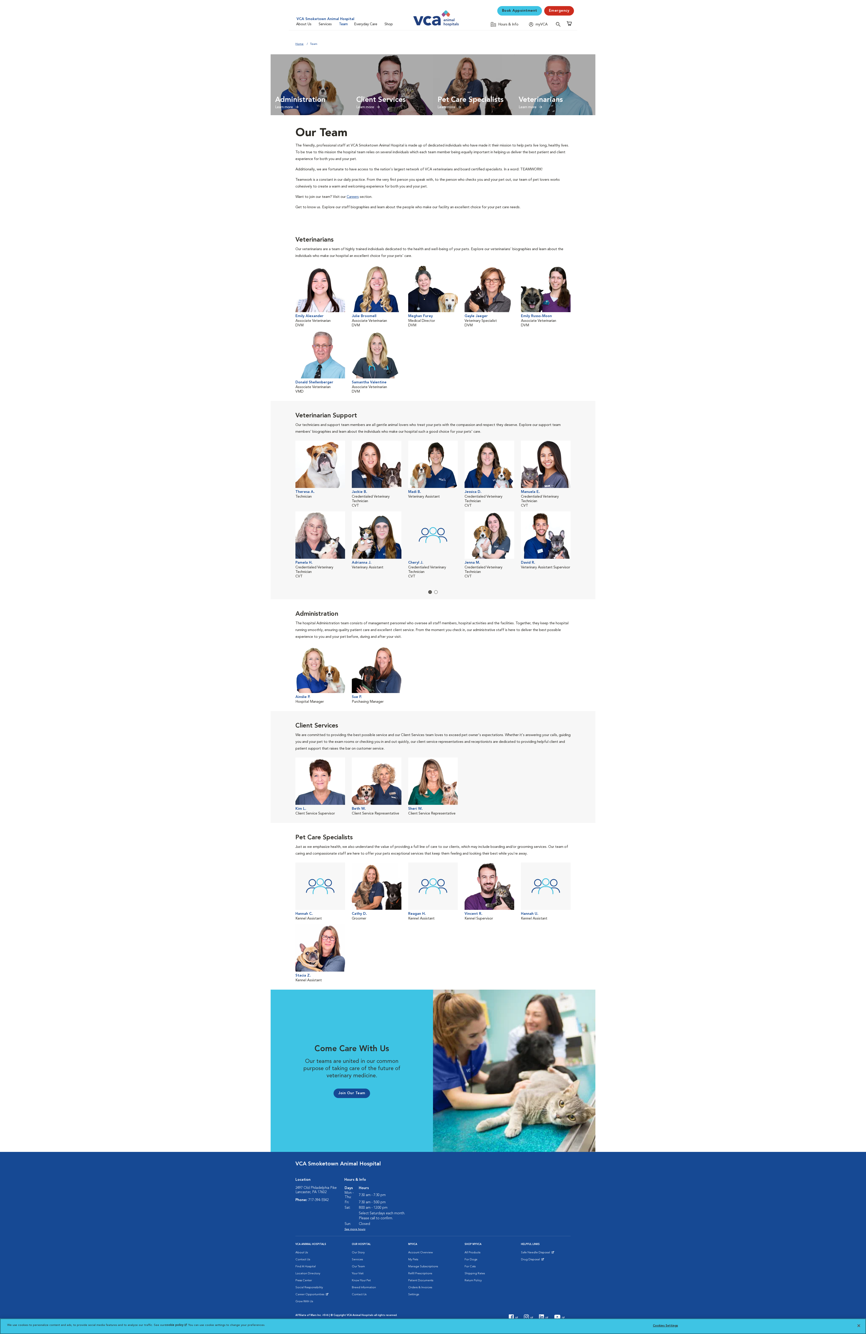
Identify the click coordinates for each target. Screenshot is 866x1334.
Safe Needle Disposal (536, 1253)
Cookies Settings (665, 1325)
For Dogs (471, 1259)
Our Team (358, 1266)
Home (299, 44)
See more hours (354, 1229)
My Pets (413, 1259)
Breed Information (364, 1287)
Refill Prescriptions (420, 1273)
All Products (472, 1252)
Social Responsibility (309, 1287)
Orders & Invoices (420, 1287)
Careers (353, 197)
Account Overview (420, 1252)
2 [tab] (436, 592)
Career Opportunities (310, 1295)
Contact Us (302, 1259)
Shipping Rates (475, 1273)
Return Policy (473, 1280)
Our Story (358, 1252)
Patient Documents (420, 1280)
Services (325, 24)
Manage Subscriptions (423, 1266)
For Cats (470, 1266)
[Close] (859, 1326)
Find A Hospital (305, 1266)
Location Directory (307, 1273)
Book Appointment (519, 11)
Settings (413, 1294)
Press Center (303, 1280)
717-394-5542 (318, 1200)
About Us (303, 24)
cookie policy (176, 1325)
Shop (389, 24)
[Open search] (559, 24)
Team (343, 24)
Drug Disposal (532, 1260)
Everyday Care (365, 24)
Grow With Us (304, 1301)
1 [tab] (430, 592)
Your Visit (358, 1273)
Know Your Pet (361, 1280)
